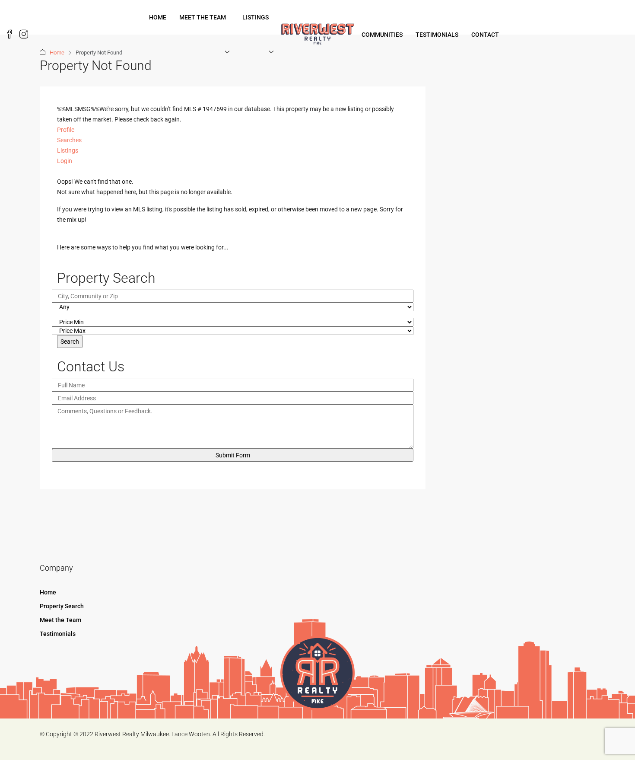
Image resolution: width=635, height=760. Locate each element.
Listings (255, 17)
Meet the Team (202, 17)
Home (157, 17)
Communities (382, 34)
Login (64, 160)
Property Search (62, 606)
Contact (485, 34)
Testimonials (437, 34)
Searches (69, 140)
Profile (65, 129)
